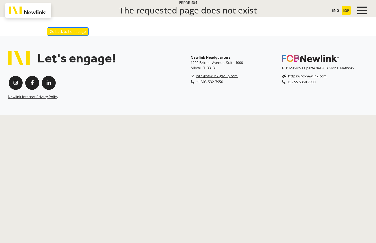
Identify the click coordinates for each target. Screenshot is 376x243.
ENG (335, 10)
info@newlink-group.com (217, 76)
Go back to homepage (68, 31)
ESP (346, 10)
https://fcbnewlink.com (307, 76)
